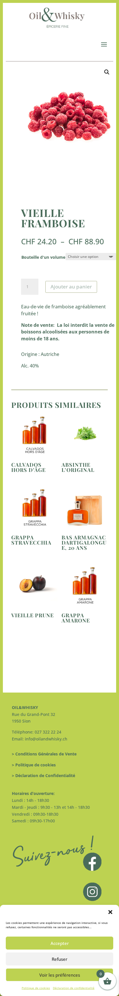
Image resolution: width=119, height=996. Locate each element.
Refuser (59, 959)
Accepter (60, 943)
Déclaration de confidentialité (73, 988)
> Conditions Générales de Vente (44, 754)
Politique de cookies (36, 988)
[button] (110, 912)
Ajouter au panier (71, 286)
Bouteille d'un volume (43, 257)
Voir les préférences (59, 975)
